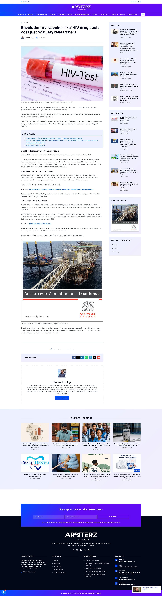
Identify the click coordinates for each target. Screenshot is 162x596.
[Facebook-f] (131, 1)
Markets (30, 14)
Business (21, 14)
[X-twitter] (133, 1)
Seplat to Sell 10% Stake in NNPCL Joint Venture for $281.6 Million (128, 118)
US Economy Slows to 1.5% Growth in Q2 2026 (128, 130)
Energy (52, 14)
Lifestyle (113, 14)
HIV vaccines (65, 349)
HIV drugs (57, 349)
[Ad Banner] (62, 321)
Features (122, 14)
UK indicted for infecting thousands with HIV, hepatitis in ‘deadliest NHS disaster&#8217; (61, 189)
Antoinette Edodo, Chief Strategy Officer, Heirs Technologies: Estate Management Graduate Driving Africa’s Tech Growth (129, 46)
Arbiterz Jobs (132, 14)
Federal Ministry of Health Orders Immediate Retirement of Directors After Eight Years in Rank (96, 445)
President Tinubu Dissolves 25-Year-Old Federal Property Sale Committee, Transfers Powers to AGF (129, 157)
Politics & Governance (82, 14)
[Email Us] (116, 560)
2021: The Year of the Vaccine (40, 224)
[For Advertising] (116, 578)
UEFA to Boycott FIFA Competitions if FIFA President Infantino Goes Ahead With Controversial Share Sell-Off (128, 143)
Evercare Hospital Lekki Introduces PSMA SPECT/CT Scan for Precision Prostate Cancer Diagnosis (127, 476)
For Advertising (123, 577)
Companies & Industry (65, 14)
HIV (53, 349)
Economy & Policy (41, 14)
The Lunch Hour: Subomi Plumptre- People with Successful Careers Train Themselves (128, 61)
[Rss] (140, 1)
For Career (122, 583)
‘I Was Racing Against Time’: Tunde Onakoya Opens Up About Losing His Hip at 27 (66, 444)
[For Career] (116, 583)
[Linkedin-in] (135, 1)
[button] (143, 14)
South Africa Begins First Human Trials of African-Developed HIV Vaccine (127, 444)
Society (94, 14)
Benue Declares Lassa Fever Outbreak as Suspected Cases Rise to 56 (66, 475)
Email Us (121, 559)
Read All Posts (62, 398)
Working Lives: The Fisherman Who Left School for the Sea (128, 74)
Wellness (25, 22)
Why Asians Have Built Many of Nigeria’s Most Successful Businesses (129, 98)
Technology (103, 14)
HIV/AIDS (71, 349)
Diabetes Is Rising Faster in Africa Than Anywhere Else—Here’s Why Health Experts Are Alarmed (35, 445)
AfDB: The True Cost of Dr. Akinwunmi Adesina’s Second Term (129, 86)
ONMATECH (96, 593)
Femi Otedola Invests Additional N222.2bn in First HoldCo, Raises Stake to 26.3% (129, 185)
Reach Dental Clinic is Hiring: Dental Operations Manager (35, 475)
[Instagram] (138, 1)
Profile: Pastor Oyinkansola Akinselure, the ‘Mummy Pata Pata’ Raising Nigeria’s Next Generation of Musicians (129, 32)
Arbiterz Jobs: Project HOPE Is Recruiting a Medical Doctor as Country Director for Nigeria (96, 476)
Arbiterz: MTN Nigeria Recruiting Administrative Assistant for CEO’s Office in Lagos (129, 171)
